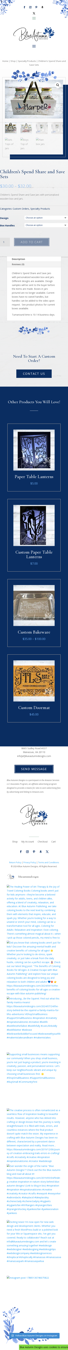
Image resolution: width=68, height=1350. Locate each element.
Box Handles (7, 225)
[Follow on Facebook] (24, 7)
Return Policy (15, 862)
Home (5, 61)
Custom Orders (21, 208)
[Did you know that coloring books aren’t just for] (34, 968)
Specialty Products (27, 61)
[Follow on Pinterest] (36, 7)
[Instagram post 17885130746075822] (34, 1303)
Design (4, 218)
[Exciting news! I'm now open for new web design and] (34, 1247)
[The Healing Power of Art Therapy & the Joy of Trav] (34, 912)
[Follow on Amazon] (42, 7)
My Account (27, 842)
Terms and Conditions (48, 862)
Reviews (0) (18, 264)
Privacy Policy (29, 862)
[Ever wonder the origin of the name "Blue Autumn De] (34, 1191)
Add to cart (32, 242)
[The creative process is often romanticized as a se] (34, 1135)
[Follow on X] (34, 13)
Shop (13, 61)
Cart (53, 842)
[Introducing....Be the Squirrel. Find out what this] (34, 1024)
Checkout (43, 842)
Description (18, 259)
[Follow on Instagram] (30, 7)
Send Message (34, 769)
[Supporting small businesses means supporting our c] (34, 1079)
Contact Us (34, 374)
